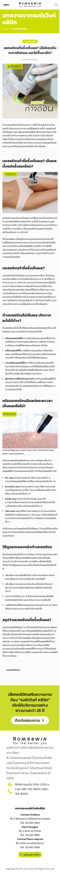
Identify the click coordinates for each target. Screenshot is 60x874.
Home (5, 29)
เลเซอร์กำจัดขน (20, 29)
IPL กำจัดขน (49, 342)
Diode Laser (37, 499)
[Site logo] (30, 4)
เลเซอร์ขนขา (29, 253)
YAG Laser (36, 514)
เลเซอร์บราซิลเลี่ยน (27, 370)
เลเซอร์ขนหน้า (12, 257)
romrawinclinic (30, 59)
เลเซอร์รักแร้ (50, 249)
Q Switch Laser (32, 486)
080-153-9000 (31, 789)
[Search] (56, 5)
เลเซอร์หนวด (28, 386)
